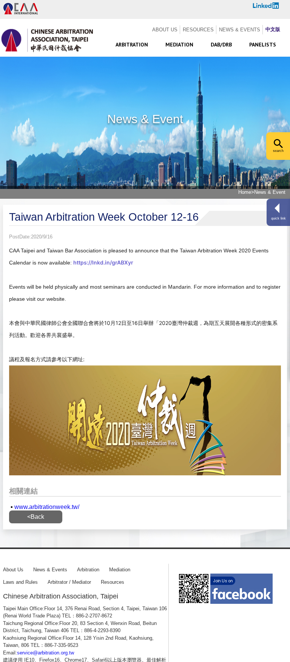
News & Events (50, 569)
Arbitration (88, 569)
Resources (112, 582)
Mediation (119, 569)
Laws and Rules (20, 582)
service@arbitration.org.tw (45, 653)
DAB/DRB (221, 44)
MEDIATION (179, 44)
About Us (13, 569)
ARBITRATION (132, 44)
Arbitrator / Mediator (69, 582)
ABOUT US (164, 29)
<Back (35, 517)
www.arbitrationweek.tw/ (46, 507)
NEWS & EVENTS (239, 29)
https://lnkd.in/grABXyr (103, 262)
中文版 (272, 29)
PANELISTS (262, 44)
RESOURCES (198, 29)
